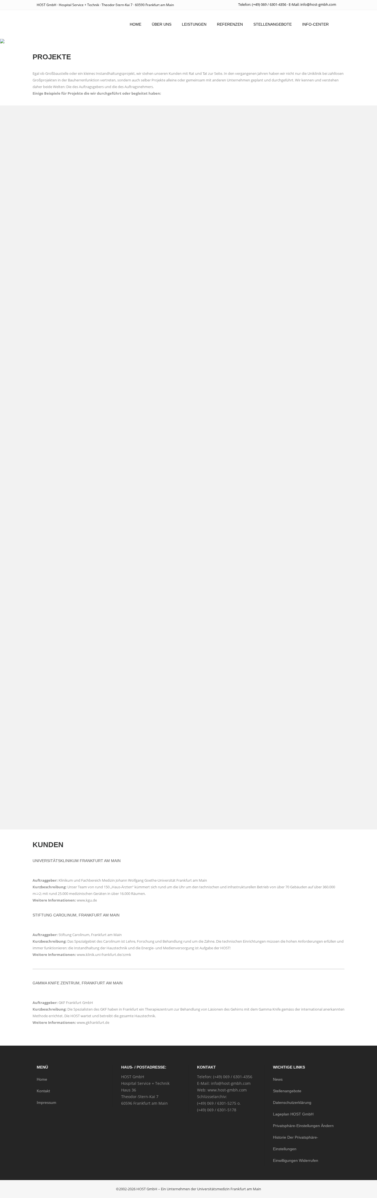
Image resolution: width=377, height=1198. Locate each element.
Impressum (46, 1102)
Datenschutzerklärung (292, 1102)
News (278, 1079)
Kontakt (43, 1091)
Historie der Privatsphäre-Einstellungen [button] (295, 1143)
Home (42, 1079)
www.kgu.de (87, 900)
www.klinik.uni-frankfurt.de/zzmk (104, 954)
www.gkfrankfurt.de (93, 1022)
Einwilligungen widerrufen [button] (295, 1160)
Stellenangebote (287, 1091)
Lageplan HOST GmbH (293, 1114)
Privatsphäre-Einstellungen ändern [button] (303, 1125)
